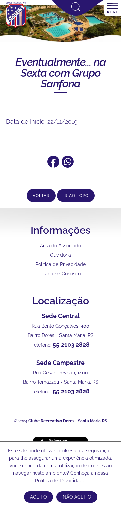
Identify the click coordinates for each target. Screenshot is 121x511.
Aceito (38, 497)
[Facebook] (53, 165)
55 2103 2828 (71, 344)
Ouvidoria (60, 255)
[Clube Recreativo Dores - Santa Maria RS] (15, 27)
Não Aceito (77, 497)
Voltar (41, 195)
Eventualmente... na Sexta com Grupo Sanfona (60, 73)
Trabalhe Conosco (61, 273)
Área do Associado (60, 245)
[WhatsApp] (68, 165)
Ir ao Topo (76, 195)
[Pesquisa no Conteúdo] (77, 14)
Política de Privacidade (60, 264)
